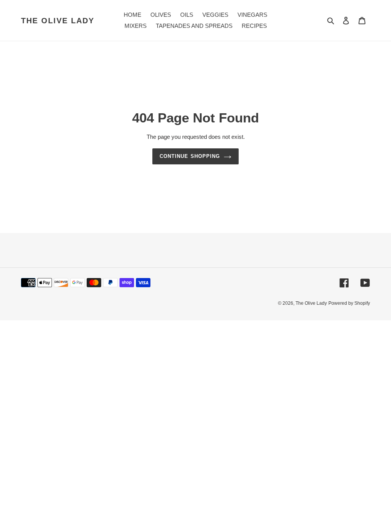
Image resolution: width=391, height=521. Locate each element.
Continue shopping (190, 156)
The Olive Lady (57, 20)
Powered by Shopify (349, 303)
